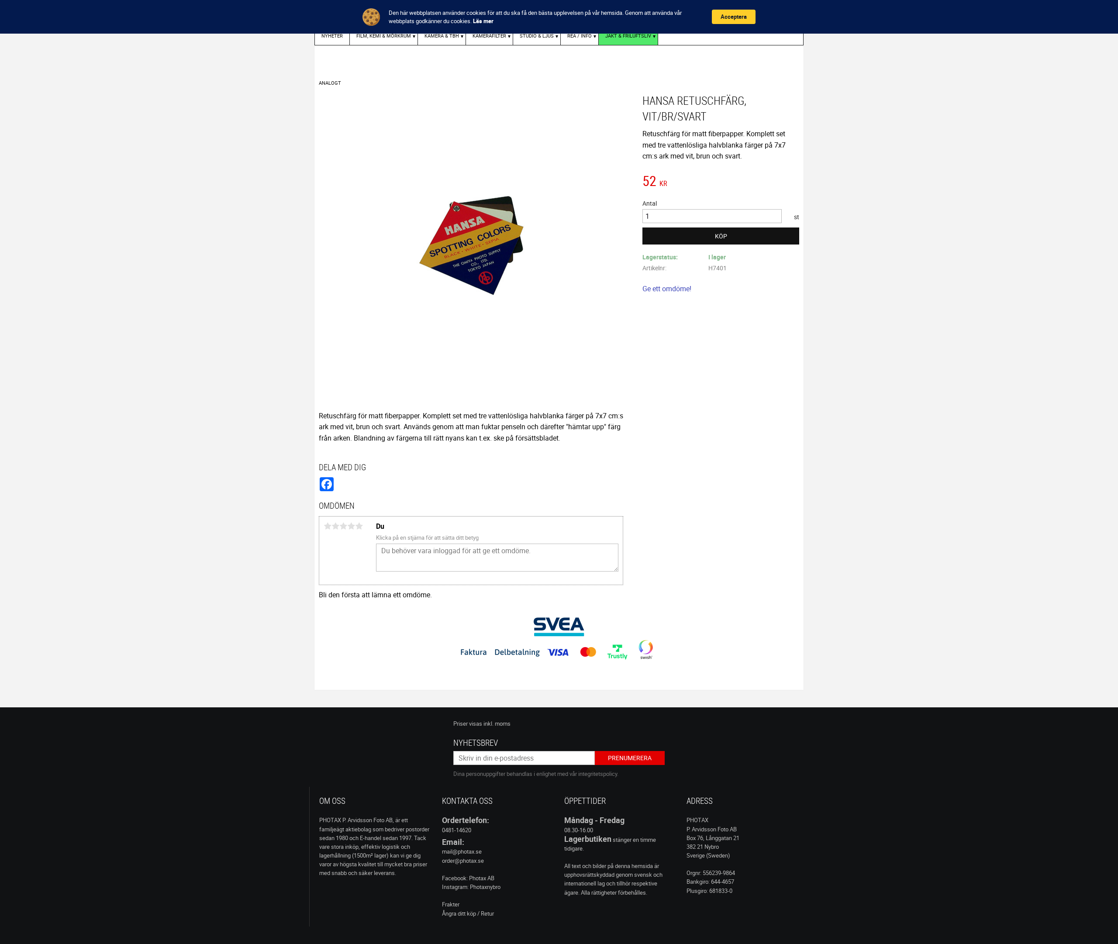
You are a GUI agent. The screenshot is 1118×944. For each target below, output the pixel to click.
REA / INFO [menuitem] (579, 35)
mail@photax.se (462, 851)
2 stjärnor (335, 526)
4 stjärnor (351, 526)
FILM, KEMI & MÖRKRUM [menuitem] (383, 35)
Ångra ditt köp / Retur (468, 913)
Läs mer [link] (483, 21)
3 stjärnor (343, 526)
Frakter (450, 904)
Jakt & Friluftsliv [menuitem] (628, 35)
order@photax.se (463, 861)
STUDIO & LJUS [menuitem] (537, 35)
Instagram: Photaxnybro (471, 887)
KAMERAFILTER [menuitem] (489, 35)
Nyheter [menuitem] (332, 35)
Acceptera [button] (734, 17)
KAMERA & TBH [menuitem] (441, 35)
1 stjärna (327, 526)
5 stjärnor (359, 526)
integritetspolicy (597, 774)
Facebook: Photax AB (468, 878)
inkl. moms (497, 723)
